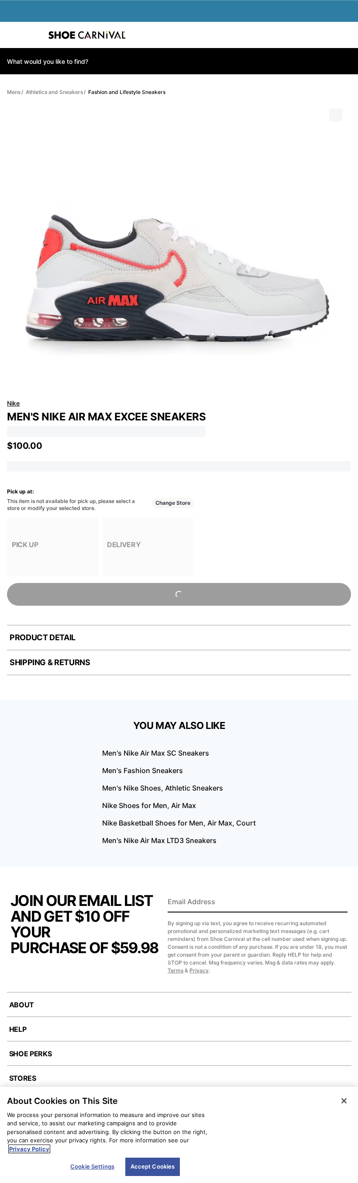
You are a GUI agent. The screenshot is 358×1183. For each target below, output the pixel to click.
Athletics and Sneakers (54, 92)
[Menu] (13, 35)
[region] (179, 1135)
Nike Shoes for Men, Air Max (149, 805)
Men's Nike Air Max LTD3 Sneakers (159, 840)
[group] (53, 547)
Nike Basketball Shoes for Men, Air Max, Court (179, 823)
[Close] (344, 1100)
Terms (175, 970)
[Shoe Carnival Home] (86, 35)
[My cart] (346, 35)
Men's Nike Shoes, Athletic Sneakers (162, 788)
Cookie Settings (92, 1166)
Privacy (199, 970)
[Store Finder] (33, 35)
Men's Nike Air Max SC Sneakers (155, 753)
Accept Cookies (153, 1166)
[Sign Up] (337, 902)
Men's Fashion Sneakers (142, 770)
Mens (14, 92)
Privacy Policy (29, 1148)
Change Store (172, 503)
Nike (13, 403)
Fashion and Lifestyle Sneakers (126, 92)
